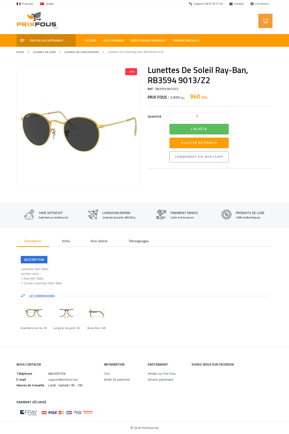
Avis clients (99, 240)
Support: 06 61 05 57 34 (208, 4)
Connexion (262, 4)
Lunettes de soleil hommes (82, 52)
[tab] (33, 241)
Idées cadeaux (113, 40)
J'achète (199, 129)
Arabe (50, 4)
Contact (238, 4)
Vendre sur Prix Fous (162, 374)
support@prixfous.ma (63, 379)
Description (32, 240)
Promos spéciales (186, 40)
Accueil (90, 40)
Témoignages (138, 240)
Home (20, 52)
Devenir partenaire (160, 379)
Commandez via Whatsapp (199, 157)
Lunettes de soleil (44, 52)
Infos (66, 240)
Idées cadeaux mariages (148, 40)
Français (27, 4)
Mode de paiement (117, 379)
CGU (107, 374)
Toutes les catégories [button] (46, 40)
